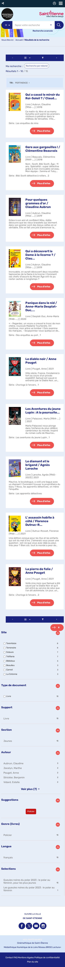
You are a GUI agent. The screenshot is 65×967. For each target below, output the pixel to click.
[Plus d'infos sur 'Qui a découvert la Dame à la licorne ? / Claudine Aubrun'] (15, 258)
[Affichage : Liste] (28, 58)
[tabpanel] (32, 475)
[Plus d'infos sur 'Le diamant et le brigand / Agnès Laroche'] (15, 468)
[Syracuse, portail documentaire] (7, 14)
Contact (9, 957)
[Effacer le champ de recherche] (51, 25)
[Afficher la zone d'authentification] (55, 3)
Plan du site (32, 961)
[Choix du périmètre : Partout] (6, 25)
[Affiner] (43, 58)
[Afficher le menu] (61, 3)
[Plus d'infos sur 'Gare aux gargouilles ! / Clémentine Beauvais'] (15, 154)
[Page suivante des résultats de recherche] (57, 58)
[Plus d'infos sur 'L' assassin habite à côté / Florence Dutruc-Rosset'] (15, 524)
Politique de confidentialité (47, 957)
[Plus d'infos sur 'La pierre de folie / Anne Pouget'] (15, 576)
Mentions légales (26, 957)
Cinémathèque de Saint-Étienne (32, 943)
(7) (29, 789)
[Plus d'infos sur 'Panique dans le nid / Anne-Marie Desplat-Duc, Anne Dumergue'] (15, 309)
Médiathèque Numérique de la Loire (21, 947)
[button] (3, 3)
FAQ (15, 957)
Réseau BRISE (45, 947)
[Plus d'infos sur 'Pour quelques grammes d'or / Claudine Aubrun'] (15, 207)
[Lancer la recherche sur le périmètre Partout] (59, 25)
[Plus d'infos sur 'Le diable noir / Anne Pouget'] (15, 366)
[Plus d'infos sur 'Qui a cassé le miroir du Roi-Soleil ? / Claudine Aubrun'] (15, 102)
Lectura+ (56, 947)
